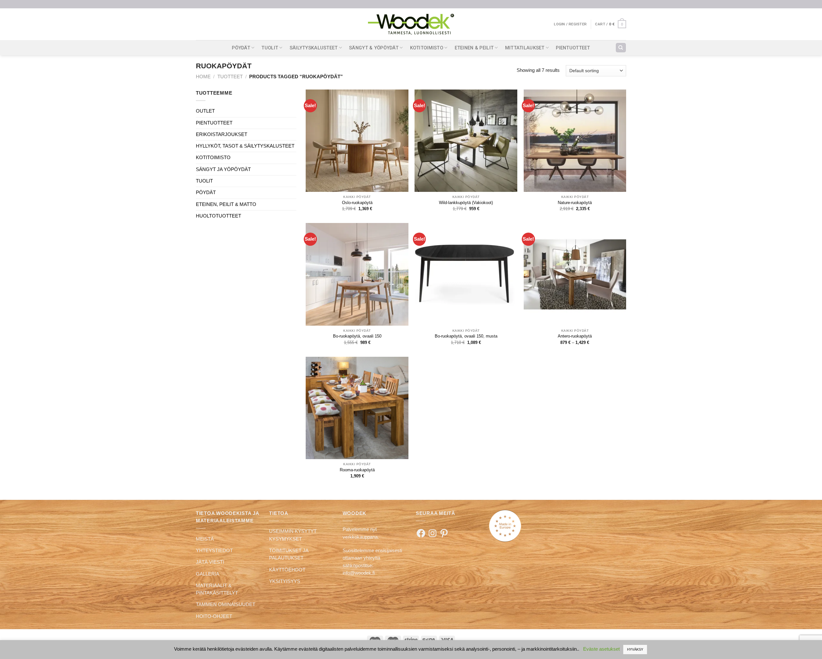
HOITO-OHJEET (214, 616)
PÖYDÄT (241, 48)
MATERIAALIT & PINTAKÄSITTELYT (217, 589)
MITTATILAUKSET (525, 48)
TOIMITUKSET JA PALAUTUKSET (288, 554)
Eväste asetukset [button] (601, 649)
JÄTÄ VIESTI (210, 562)
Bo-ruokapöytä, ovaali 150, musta (466, 336)
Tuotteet (230, 76)
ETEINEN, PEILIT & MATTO (226, 204)
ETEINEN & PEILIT (474, 48)
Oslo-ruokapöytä (357, 202)
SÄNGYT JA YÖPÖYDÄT (223, 169)
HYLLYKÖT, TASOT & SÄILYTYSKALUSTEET (245, 146)
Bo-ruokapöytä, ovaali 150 (357, 336)
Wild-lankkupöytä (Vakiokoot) (466, 202)
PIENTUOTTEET (573, 48)
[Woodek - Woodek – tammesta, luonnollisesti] (411, 24)
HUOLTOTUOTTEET (218, 215)
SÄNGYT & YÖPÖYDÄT (373, 48)
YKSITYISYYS (284, 581)
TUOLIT (269, 48)
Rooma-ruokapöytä (357, 469)
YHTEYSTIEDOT (214, 550)
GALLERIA (207, 574)
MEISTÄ (205, 539)
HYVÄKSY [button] (635, 649)
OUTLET (205, 111)
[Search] (620, 48)
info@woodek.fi (359, 573)
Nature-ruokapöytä (575, 202)
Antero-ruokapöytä (575, 336)
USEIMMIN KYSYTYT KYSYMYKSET (293, 535)
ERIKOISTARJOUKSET (221, 134)
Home (203, 76)
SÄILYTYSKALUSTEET (314, 48)
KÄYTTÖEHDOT (287, 569)
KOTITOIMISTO (426, 48)
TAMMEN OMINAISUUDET (225, 604)
